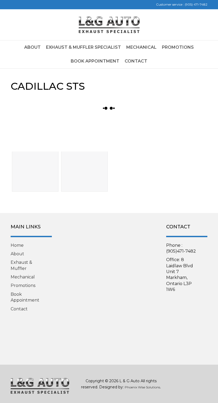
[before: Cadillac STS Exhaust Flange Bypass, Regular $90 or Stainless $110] (35, 134)
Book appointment (95, 61)
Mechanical (141, 47)
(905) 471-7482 (196, 4)
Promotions (178, 47)
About (32, 47)
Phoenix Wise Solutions (142, 387)
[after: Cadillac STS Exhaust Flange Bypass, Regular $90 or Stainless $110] (84, 134)
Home (17, 245)
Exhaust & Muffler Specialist (83, 47)
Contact (136, 61)
